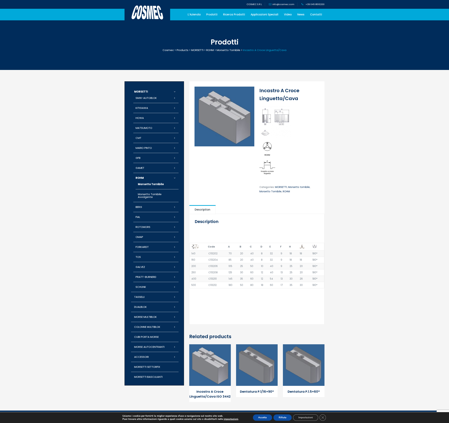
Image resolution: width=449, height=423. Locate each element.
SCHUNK (141, 287)
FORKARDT (142, 247)
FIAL (138, 217)
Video (288, 14)
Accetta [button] (262, 417)
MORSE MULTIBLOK (145, 317)
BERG (139, 207)
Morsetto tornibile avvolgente (150, 195)
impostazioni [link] (231, 419)
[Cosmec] (147, 12)
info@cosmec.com (283, 4)
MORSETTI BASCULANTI (148, 377)
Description (202, 209)
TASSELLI (139, 297)
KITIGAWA (142, 108)
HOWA (140, 118)
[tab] (202, 209)
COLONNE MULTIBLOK (147, 327)
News (300, 14)
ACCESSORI (141, 357)
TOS (138, 257)
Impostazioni (305, 417)
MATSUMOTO (144, 128)
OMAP (139, 237)
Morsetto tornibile (299, 187)
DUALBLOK (140, 307)
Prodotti (211, 14)
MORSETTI (281, 187)
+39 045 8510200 (314, 4)
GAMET (140, 168)
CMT (138, 138)
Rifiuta (282, 417)
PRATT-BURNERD (146, 277)
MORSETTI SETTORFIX (147, 367)
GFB (138, 158)
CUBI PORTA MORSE (146, 337)
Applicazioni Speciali (264, 14)
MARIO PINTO (144, 148)
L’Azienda (194, 14)
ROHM (286, 191)
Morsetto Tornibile (270, 191)
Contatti (316, 14)
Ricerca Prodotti (234, 14)
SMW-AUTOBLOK (146, 98)
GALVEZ (140, 267)
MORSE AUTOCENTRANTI (149, 347)
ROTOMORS (143, 227)
